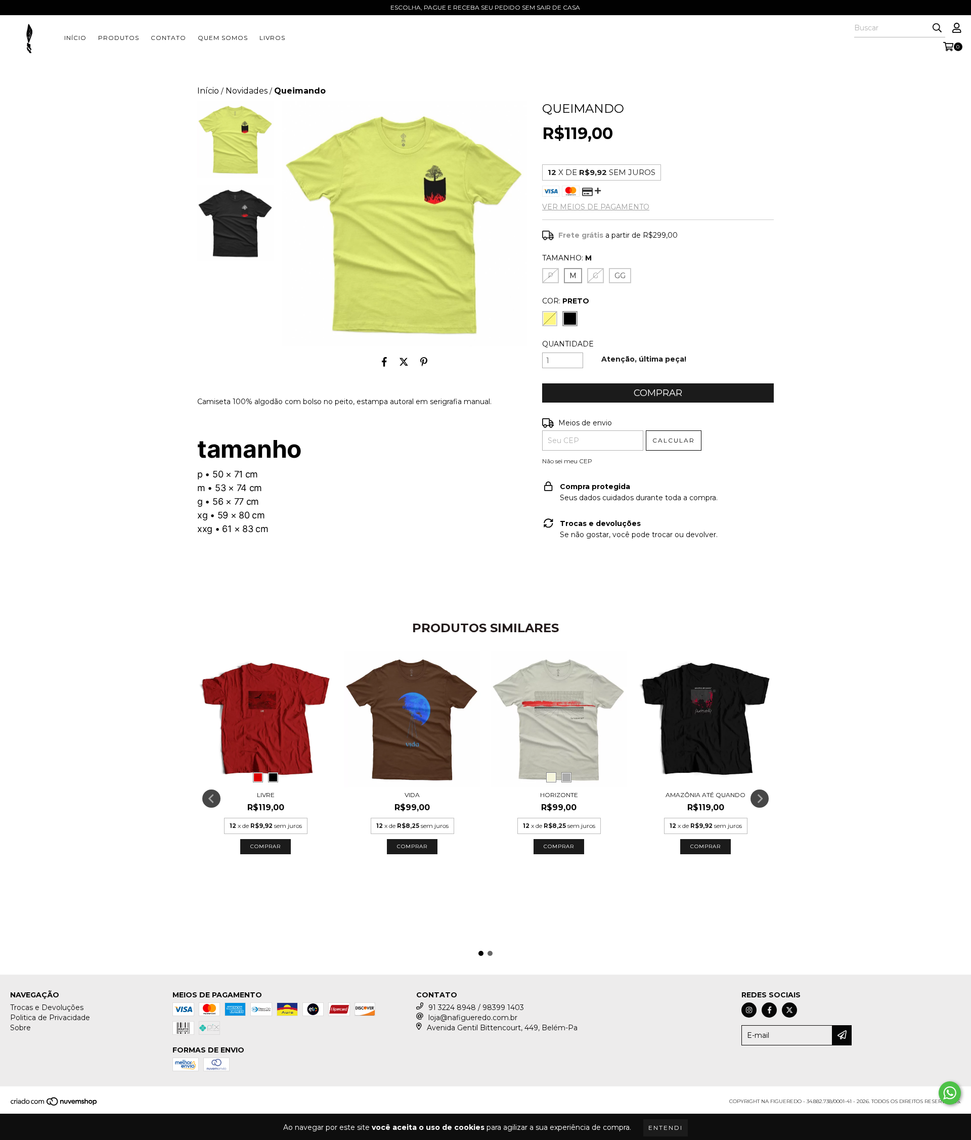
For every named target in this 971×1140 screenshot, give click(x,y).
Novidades (247, 91)
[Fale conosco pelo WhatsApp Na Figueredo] (950, 1093)
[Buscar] (937, 28)
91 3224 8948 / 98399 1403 (476, 1007)
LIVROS (272, 37)
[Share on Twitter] (404, 362)
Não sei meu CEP (567, 461)
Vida (412, 795)
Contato (168, 37)
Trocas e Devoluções (46, 1007)
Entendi (665, 1127)
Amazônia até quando (705, 795)
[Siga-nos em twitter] (789, 1010)
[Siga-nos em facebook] (769, 1010)
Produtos (118, 37)
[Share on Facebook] (384, 362)
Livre (266, 795)
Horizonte (559, 795)
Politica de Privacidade (50, 1017)
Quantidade (568, 343)
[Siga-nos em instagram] (749, 1010)
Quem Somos (223, 37)
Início (75, 37)
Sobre (20, 1027)
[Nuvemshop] (54, 1104)
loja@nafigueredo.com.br (472, 1017)
